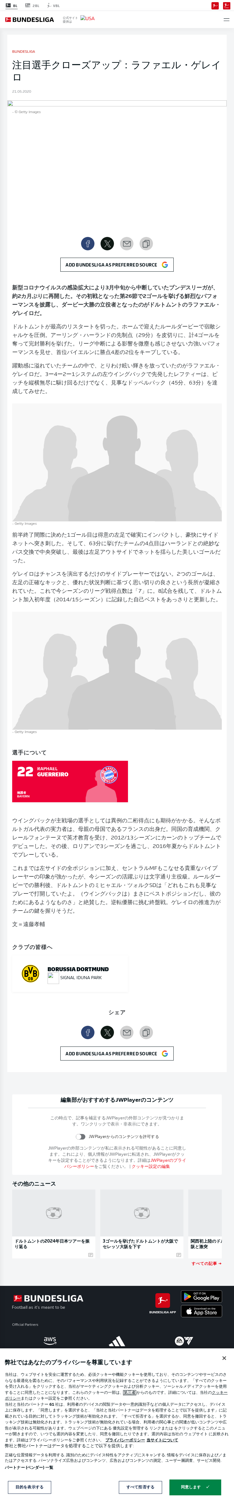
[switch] (80, 1136)
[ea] (184, 1341)
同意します (191, 1487)
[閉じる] (224, 1358)
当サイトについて (162, 1440)
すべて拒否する (140, 1487)
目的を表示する (30, 1487)
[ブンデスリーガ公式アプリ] (215, 5)
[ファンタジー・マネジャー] (226, 5)
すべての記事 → (207, 1263)
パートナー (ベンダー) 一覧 (29, 1468)
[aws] (50, 1341)
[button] (226, 19)
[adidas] (117, 1341)
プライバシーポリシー (125, 1440)
